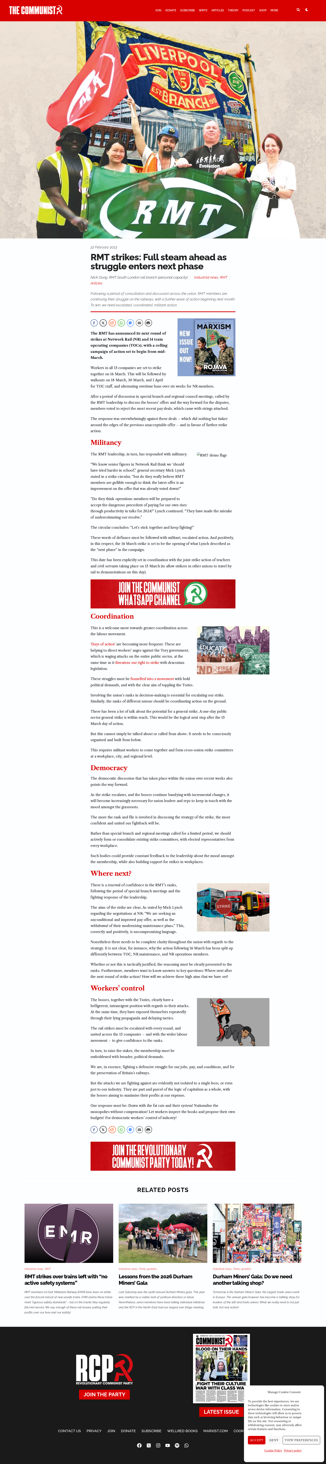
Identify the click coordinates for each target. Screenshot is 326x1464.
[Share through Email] (139, 322)
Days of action (103, 644)
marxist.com (215, 1431)
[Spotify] (177, 1445)
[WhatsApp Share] (121, 322)
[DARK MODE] (306, 9)
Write (203, 10)
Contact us (69, 1431)
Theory (233, 10)
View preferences (301, 1440)
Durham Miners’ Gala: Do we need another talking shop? (252, 1279)
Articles (217, 10)
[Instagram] (158, 1445)
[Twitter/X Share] (103, 322)
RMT (223, 277)
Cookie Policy (273, 1450)
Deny (274, 1440)
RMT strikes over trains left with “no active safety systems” (66, 1279)
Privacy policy (293, 1450)
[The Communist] (36, 12)
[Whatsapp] (186, 1445)
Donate (170, 10)
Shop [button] (263, 10)
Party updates (148, 1269)
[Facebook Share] (94, 322)
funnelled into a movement (152, 679)
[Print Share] (148, 322)
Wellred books (182, 1431)
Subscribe (187, 10)
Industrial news (206, 277)
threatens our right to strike (137, 663)
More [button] (274, 10)
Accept (257, 1440)
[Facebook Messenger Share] (130, 322)
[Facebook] (139, 1445)
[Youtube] (167, 1445)
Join (158, 10)
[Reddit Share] (112, 322)
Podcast (248, 10)
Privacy (94, 1431)
